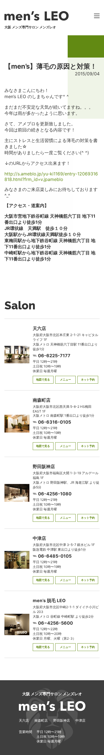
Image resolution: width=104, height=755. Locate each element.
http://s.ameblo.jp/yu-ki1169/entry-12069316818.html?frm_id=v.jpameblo (51, 176)
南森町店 (41, 720)
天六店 (24, 720)
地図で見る (43, 379)
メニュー (65, 379)
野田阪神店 (61, 720)
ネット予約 (88, 379)
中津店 (80, 720)
